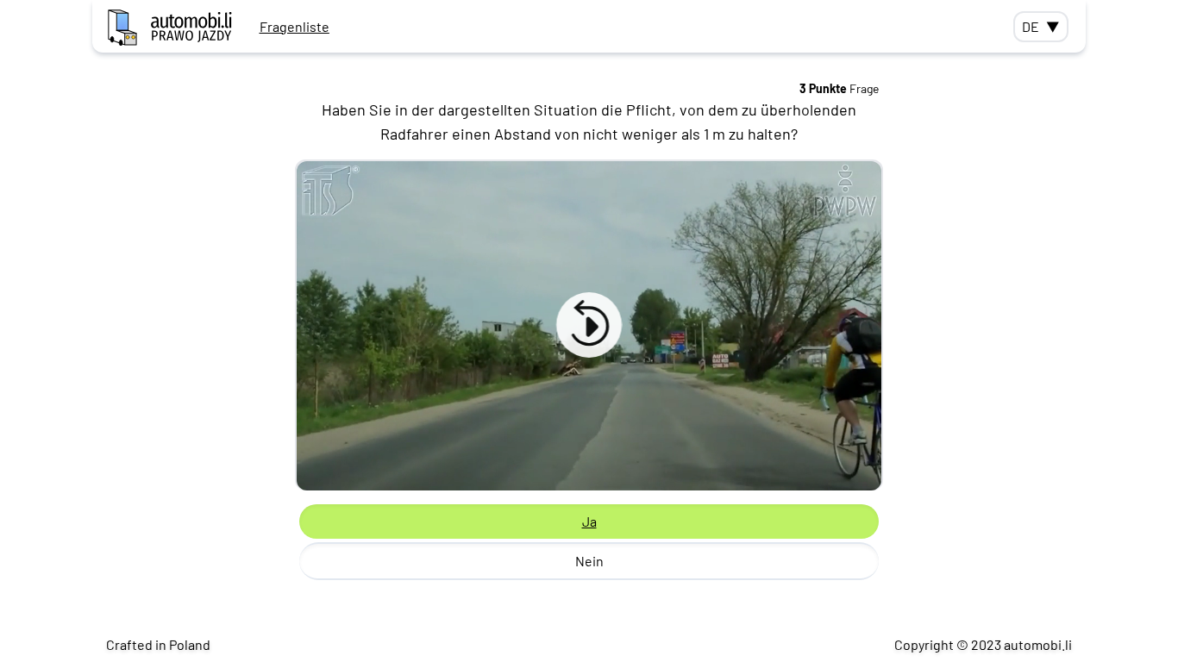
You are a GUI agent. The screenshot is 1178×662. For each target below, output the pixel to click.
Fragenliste (294, 26)
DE (1041, 26)
